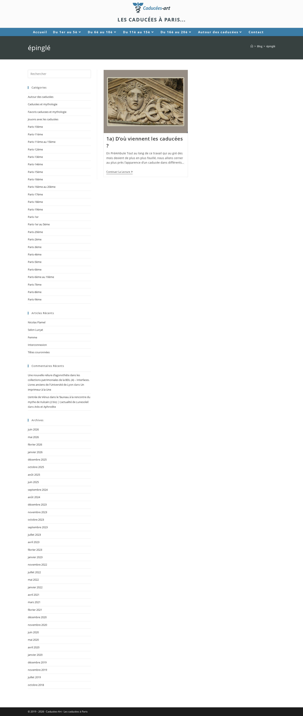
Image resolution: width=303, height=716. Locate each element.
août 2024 (34, 497)
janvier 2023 (35, 557)
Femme (32, 337)
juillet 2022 (34, 572)
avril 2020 (33, 647)
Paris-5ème (34, 262)
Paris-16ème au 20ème (41, 187)
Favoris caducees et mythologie (47, 112)
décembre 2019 (37, 662)
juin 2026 (33, 429)
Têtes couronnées (39, 352)
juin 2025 (33, 482)
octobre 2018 (36, 685)
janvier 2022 (35, 587)
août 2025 (34, 474)
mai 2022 (33, 579)
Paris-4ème (34, 254)
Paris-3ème (34, 247)
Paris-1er (33, 217)
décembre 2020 (37, 617)
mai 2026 (33, 437)
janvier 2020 (35, 655)
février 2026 (35, 444)
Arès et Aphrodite (45, 407)
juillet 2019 (34, 677)
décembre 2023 (37, 504)
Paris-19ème (35, 209)
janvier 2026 (35, 452)
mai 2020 (33, 640)
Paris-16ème (35, 179)
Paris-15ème (35, 172)
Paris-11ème (35, 134)
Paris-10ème (35, 127)
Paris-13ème (35, 157)
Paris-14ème (35, 164)
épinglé (270, 46)
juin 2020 (33, 632)
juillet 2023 (34, 534)
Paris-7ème (34, 284)
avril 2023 (33, 542)
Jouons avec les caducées (43, 119)
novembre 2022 (37, 564)
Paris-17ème (35, 194)
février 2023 (35, 550)
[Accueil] (251, 46)
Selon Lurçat (35, 330)
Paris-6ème (34, 269)
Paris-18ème (35, 202)
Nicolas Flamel (36, 322)
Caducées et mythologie (42, 104)
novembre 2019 (37, 670)
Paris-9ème (34, 299)
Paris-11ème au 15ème (41, 142)
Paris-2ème (34, 239)
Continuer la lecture (119, 172)
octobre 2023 (36, 519)
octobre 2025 (36, 467)
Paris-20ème (35, 232)
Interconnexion (37, 345)
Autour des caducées (40, 97)
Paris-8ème (34, 292)
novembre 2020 (37, 625)
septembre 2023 (38, 527)
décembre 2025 (37, 459)
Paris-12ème (35, 149)
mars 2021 (34, 602)
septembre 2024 (38, 490)
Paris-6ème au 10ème (41, 277)
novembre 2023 (37, 512)
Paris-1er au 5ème (39, 224)
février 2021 (35, 610)
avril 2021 (33, 595)
